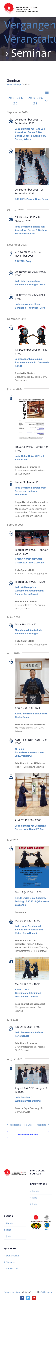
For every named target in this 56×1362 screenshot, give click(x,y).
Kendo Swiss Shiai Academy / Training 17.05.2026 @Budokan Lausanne (32, 901)
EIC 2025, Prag (23, 261)
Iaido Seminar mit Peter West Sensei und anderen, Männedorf (30, 491)
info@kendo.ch (45, 1292)
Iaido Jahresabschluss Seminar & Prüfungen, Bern (30, 282)
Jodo (34, 1204)
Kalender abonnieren (28, 1134)
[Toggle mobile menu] (50, 7)
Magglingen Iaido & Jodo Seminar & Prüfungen (28, 631)
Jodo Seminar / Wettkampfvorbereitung (28, 1099)
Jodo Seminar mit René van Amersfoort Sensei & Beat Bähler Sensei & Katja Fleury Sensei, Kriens (30, 134)
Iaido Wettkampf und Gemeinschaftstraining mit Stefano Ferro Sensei (29, 590)
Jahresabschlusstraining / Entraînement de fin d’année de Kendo (32, 362)
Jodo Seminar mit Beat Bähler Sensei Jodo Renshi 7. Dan (31, 827)
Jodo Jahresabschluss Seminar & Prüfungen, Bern (30, 306)
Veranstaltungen (14, 84)
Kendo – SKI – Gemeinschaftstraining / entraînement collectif (28, 993)
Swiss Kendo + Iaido (12, 1292)
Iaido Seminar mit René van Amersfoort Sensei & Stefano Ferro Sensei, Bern (31, 230)
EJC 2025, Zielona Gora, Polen (31, 199)
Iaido (34, 1197)
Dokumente (12, 1255)
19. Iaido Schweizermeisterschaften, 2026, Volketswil (29, 752)
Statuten (10, 1262)
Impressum (12, 1268)
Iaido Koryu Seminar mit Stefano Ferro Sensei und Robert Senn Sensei (29, 929)
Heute (28, 1124)
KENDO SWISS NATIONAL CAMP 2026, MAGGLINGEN (29, 560)
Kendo (35, 1191)
